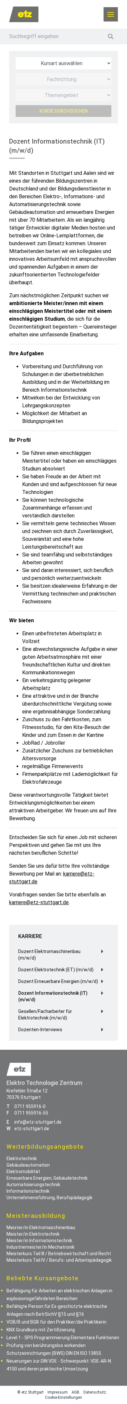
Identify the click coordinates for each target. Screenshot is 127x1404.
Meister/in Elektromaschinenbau (41, 1227)
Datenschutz (94, 1392)
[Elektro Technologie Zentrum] (23, 14)
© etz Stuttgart (30, 1392)
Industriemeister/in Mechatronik (41, 1247)
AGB (75, 1392)
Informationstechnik (28, 1191)
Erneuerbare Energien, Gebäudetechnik (47, 1178)
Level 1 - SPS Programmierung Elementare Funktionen (63, 1337)
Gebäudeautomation (28, 1165)
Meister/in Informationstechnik (39, 1240)
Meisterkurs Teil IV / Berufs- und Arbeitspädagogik (59, 1260)
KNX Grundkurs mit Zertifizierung (41, 1329)
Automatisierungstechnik (33, 1184)
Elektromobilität (23, 1171)
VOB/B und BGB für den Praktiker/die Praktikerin (56, 1322)
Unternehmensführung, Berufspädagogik (49, 1197)
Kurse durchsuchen (63, 111)
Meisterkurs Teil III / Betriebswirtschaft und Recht (59, 1253)
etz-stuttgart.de (31, 1128)
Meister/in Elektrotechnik (33, 1234)
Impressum (58, 1392)
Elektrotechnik (22, 1158)
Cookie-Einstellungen (63, 1397)
